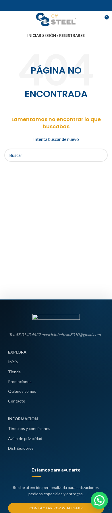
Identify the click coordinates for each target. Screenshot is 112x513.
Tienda (14, 371)
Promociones (20, 381)
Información (23, 418)
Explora (17, 352)
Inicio (13, 361)
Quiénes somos (22, 391)
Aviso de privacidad (25, 438)
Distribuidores (21, 448)
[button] (99, 500)
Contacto (16, 400)
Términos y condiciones (29, 428)
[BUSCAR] (100, 155)
